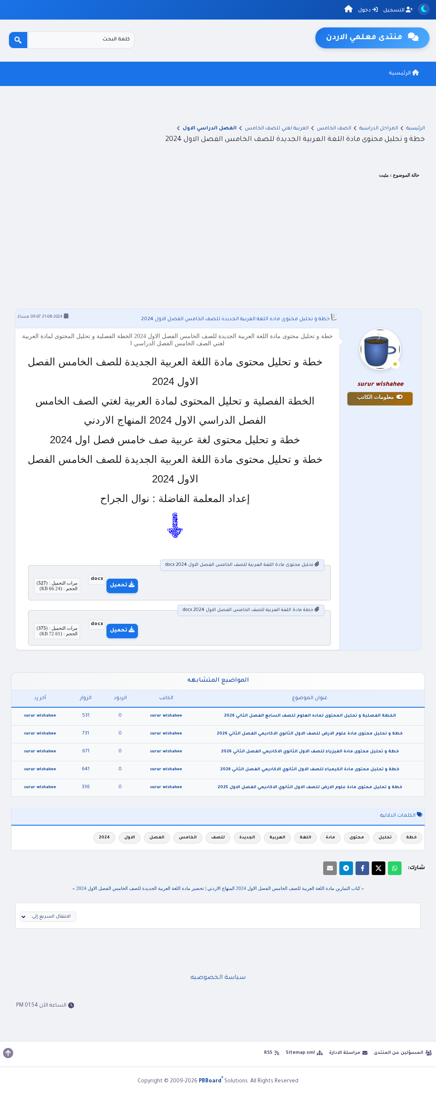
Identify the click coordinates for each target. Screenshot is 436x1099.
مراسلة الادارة (344, 1053)
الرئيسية (400, 74)
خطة (411, 837)
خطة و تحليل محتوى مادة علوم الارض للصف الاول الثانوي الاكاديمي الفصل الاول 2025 (310, 787)
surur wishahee (166, 716)
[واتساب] (395, 868)
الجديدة (247, 837)
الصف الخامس (334, 129)
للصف (218, 837)
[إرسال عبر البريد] (330, 868)
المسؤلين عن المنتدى (398, 1053)
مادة (330, 837)
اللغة (305, 837)
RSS (268, 1053)
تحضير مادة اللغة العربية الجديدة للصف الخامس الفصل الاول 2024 (140, 888)
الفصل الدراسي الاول (210, 129)
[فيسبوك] (362, 868)
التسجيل (394, 11)
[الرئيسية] (348, 10)
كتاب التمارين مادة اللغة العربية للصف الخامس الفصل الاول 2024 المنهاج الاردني (283, 888)
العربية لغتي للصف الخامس (277, 129)
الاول (129, 837)
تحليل (385, 837)
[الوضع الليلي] (424, 9)
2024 (104, 837)
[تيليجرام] (346, 868)
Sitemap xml (300, 1053)
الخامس (188, 837)
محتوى (357, 837)
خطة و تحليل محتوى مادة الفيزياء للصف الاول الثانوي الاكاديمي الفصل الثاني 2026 (310, 751)
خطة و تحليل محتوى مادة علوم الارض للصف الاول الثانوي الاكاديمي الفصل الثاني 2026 (310, 734)
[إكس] (378, 868)
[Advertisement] (218, 244)
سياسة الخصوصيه (218, 978)
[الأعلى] (8, 1053)
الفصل (156, 837)
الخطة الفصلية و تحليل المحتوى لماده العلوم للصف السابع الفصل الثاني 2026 (310, 716)
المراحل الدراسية (378, 129)
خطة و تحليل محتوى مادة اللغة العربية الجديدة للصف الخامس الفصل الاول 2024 (235, 319)
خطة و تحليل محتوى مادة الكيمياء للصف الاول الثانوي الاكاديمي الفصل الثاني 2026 (309, 769)
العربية (277, 837)
